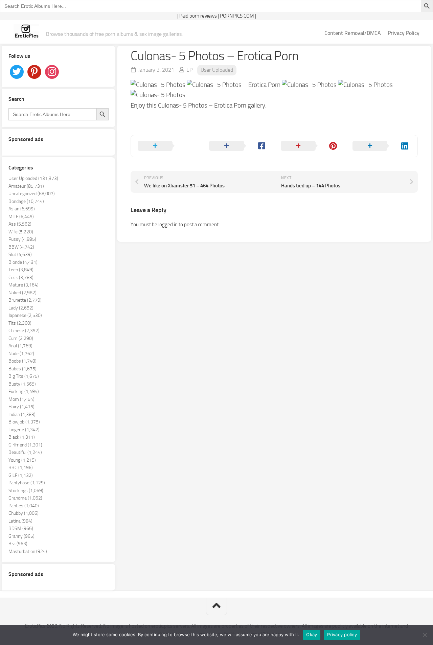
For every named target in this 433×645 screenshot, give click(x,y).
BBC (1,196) (20, 467)
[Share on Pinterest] (310, 146)
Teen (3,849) (20, 270)
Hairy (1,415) (21, 407)
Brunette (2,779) (25, 300)
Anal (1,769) (20, 346)
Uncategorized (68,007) (31, 194)
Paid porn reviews (198, 16)
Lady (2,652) (20, 308)
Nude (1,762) (21, 353)
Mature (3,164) (23, 285)
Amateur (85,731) (26, 186)
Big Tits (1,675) (23, 376)
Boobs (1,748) (22, 361)
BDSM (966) (20, 528)
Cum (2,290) (20, 338)
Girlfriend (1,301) (25, 445)
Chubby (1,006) (23, 513)
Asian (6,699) (21, 209)
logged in (168, 225)
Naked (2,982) (22, 293)
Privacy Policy (403, 33)
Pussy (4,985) (22, 239)
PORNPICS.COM (237, 16)
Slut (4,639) (20, 254)
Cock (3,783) (20, 277)
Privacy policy (342, 634)
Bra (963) (17, 544)
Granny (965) (21, 536)
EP (189, 70)
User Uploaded (217, 70)
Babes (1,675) (22, 369)
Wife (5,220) (20, 232)
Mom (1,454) (21, 399)
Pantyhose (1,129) (26, 483)
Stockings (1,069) (25, 490)
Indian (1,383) (22, 414)
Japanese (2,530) (25, 315)
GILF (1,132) (20, 475)
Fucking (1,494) (23, 391)
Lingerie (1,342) (24, 430)
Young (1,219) (22, 460)
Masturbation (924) (27, 551)
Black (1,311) (21, 437)
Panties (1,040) (23, 506)
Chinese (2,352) (24, 330)
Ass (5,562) (19, 224)
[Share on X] (167, 146)
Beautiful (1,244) (25, 452)
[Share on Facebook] (238, 146)
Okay (311, 634)
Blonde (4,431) (23, 262)
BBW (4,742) (21, 247)
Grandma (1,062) (25, 498)
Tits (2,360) (19, 323)
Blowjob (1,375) (24, 422)
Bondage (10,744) (26, 201)
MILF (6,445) (21, 217)
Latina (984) (20, 521)
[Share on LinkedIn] (381, 146)
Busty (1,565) (22, 384)
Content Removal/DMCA (352, 33)
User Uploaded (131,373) (33, 178)
